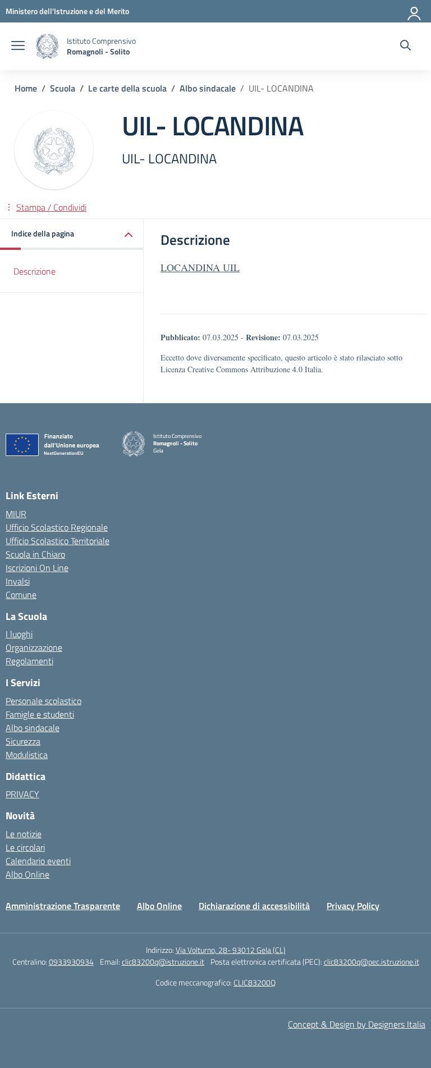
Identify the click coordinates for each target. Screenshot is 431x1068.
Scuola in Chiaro (35, 554)
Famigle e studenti (40, 714)
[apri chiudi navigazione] (18, 46)
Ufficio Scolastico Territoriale (57, 540)
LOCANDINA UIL (200, 267)
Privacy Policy (353, 905)
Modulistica (27, 754)
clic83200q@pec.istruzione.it (371, 961)
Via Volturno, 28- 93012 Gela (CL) (231, 950)
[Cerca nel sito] (405, 46)
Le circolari (25, 847)
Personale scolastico (43, 701)
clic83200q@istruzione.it (163, 961)
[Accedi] (414, 11)
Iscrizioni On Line (37, 567)
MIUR (16, 514)
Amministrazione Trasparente (63, 905)
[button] (72, 234)
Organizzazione (34, 647)
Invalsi (18, 581)
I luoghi (19, 634)
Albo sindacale (32, 727)
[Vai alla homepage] (47, 46)
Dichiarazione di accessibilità (254, 905)
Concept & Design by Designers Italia (356, 1024)
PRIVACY (22, 794)
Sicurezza (23, 741)
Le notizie (24, 834)
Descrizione (34, 271)
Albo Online (27, 874)
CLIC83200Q (254, 982)
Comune (21, 594)
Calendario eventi (38, 861)
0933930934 (71, 961)
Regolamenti (29, 661)
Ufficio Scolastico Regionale (57, 527)
